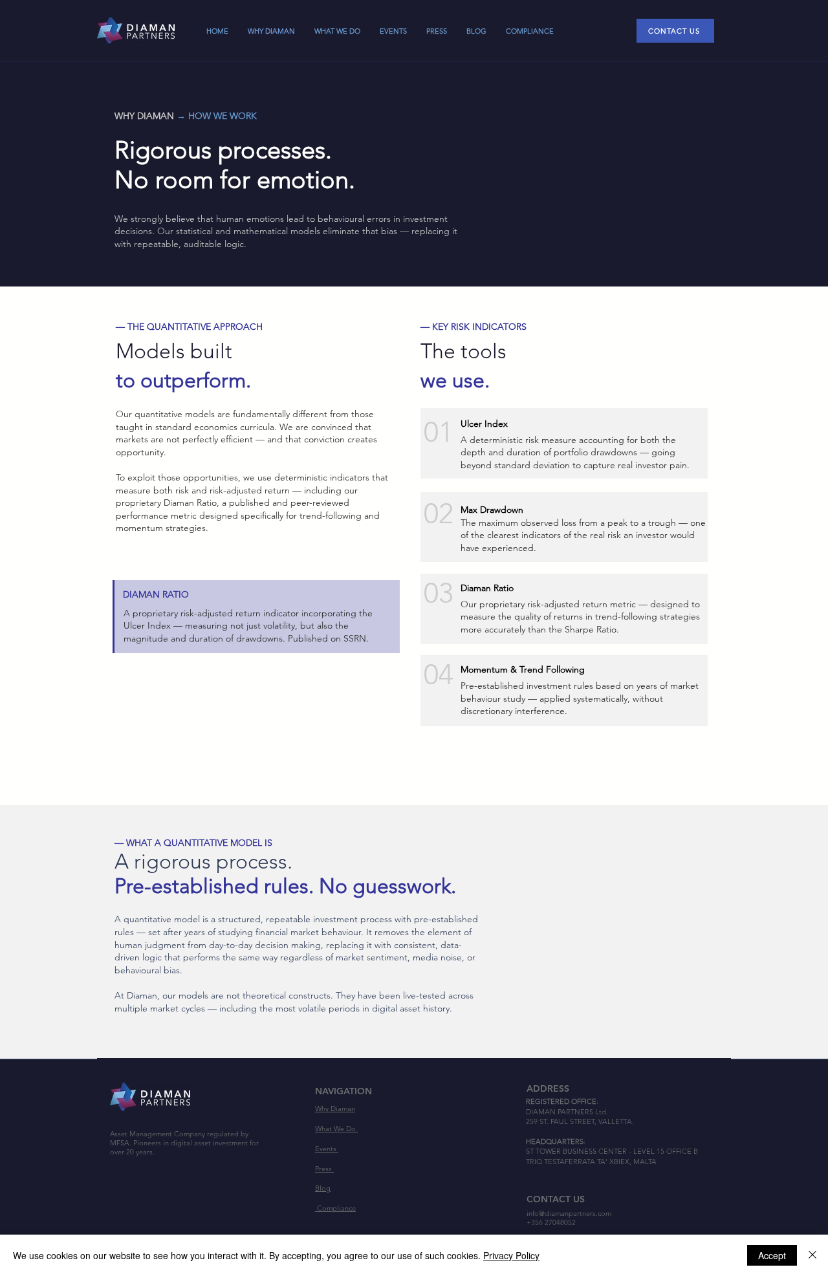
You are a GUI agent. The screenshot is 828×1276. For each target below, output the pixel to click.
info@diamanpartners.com (569, 1213)
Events (326, 1148)
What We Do (336, 1128)
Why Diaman (335, 1108)
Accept (772, 1255)
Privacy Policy (511, 1255)
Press (324, 1168)
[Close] (812, 1255)
